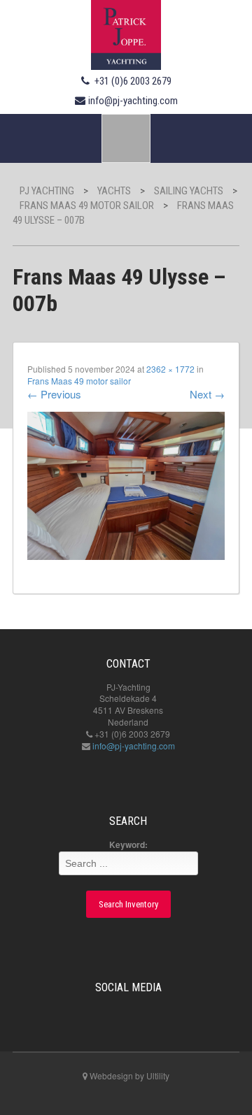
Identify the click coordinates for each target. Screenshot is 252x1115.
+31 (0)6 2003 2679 (133, 81)
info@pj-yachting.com (133, 100)
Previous (54, 394)
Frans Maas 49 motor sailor (79, 381)
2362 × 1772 (170, 369)
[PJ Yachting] (126, 33)
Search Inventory (128, 904)
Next (207, 394)
